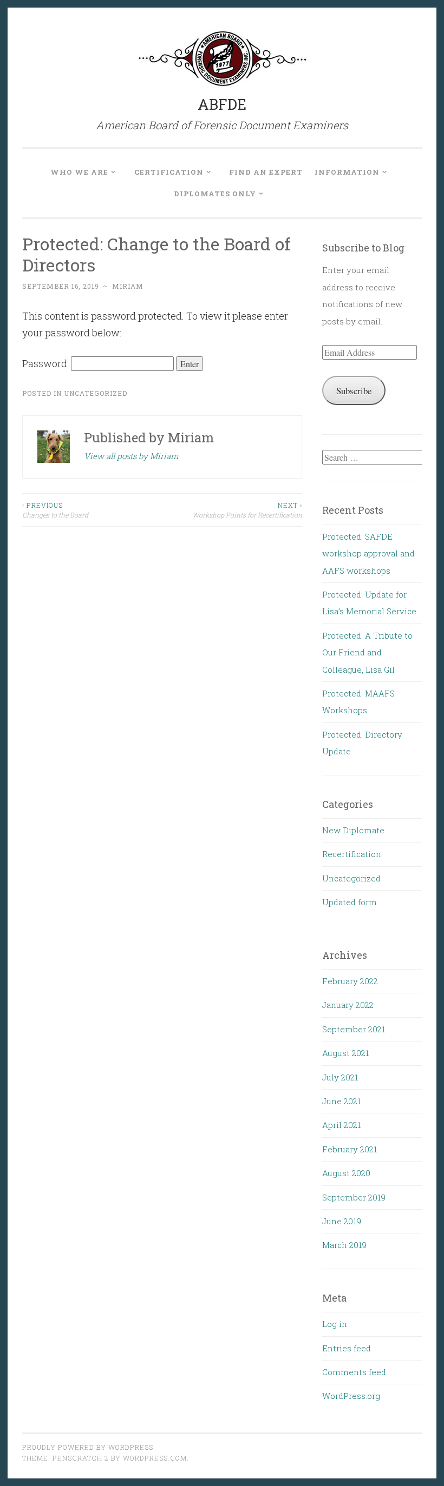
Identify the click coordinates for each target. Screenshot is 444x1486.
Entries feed (346, 1348)
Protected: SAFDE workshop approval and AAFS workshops (368, 553)
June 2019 (341, 1221)
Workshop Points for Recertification (247, 510)
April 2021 (341, 1124)
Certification (169, 172)
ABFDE (222, 104)
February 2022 (350, 981)
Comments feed (354, 1371)
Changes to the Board (55, 510)
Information (347, 172)
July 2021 (340, 1077)
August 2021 (345, 1052)
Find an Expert (266, 172)
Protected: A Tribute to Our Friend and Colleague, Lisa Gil (367, 652)
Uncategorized (95, 393)
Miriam (127, 286)
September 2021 (353, 1029)
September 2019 (354, 1197)
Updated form (349, 902)
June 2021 (341, 1101)
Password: (46, 363)
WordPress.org (351, 1395)
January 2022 (348, 1004)
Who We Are (79, 172)
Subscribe (353, 390)
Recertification (351, 853)
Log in (334, 1323)
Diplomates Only (215, 193)
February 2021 (349, 1149)
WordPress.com (155, 1458)
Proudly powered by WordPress (87, 1447)
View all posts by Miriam (131, 455)
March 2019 (344, 1244)
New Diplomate (353, 830)
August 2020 (346, 1172)
